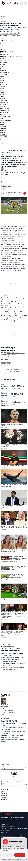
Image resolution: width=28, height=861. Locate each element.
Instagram (3, 132)
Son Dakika (3, 35)
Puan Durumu (4, 104)
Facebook (3, 128)
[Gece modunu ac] (21, 3)
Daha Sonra (8, 855)
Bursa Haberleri (4, 74)
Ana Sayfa (3, 60)
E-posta (3, 354)
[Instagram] (14, 140)
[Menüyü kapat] (1, 18)
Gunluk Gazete (19, 836)
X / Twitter (3, 130)
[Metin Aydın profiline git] (14, 701)
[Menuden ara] (19, 33)
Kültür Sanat (3, 84)
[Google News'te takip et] (14, 183)
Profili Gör (4, 714)
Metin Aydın (5, 706)
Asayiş (2, 94)
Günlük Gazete (4, 110)
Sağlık (2, 90)
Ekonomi (2, 78)
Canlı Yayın (3, 136)
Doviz (3, 834)
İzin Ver (20, 855)
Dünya (2, 92)
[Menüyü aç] (25, 3)
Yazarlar (12, 35)
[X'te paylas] (14, 181)
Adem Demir (4, 171)
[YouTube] (14, 142)
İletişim (2, 124)
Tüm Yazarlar (5, 718)
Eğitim (2, 88)
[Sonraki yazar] (3, 697)
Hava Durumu (4, 102)
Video (8, 35)
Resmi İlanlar (3, 68)
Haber (3, 147)
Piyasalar (17, 35)
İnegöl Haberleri (4, 72)
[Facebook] (14, 138)
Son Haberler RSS (5, 116)
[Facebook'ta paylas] (14, 180)
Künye (2, 122)
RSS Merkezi (3, 114)
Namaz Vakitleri (4, 108)
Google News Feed (5, 120)
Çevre (2, 96)
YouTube (2, 134)
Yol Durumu (3, 106)
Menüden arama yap (6, 31)
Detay (25, 767)
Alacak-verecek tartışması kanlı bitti (12, 657)
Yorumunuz (4, 359)
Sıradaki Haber (5, 644)
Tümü (25, 785)
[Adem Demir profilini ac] (14, 168)
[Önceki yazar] (2, 697)
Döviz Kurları (4, 100)
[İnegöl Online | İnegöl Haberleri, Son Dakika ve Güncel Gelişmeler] (10, 3)
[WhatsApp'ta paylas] (14, 182)
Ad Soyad (4, 352)
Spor (1, 82)
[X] (14, 139)
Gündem (2, 76)
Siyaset (2, 80)
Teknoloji (2, 86)
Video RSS (3, 118)
